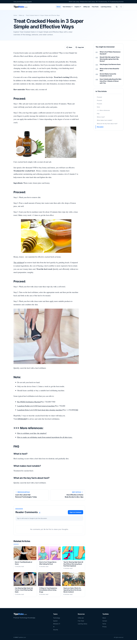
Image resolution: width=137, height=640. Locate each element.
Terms (104, 624)
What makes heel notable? (104, 120)
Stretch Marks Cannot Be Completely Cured (108, 75)
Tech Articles (67, 6)
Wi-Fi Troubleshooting (101, 1)
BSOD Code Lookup (74, 1)
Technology (56, 618)
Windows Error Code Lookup (87, 1)
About (104, 618)
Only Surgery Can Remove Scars (110, 64)
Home (58, 6)
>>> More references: (103, 110)
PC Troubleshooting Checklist (115, 1)
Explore (78, 6)
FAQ (98, 113)
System (55, 621)
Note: (98, 107)
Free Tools (95, 6)
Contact (104, 621)
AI (53, 626)
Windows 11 (56, 624)
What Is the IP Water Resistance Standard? (110, 53)
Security (55, 629)
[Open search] (117, 7)
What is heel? (101, 117)
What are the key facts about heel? (107, 123)
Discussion (100, 127)
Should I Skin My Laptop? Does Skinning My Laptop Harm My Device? (109, 59)
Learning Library (106, 6)
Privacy (104, 626)
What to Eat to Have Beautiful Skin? (109, 69)
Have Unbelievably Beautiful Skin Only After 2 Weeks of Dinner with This (110, 81)
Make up (21, 15)
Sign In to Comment (75, 512)
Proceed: (99, 97)
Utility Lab (86, 6)
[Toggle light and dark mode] (121, 7)
